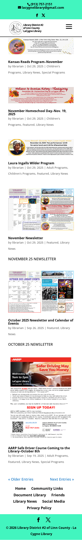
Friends (58, 495)
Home (20, 488)
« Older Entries (20, 479)
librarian (18, 66)
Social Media (53, 501)
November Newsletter (25, 238)
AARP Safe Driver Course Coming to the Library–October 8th (39, 449)
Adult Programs (57, 167)
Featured (29, 125)
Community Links (47, 488)
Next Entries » (62, 479)
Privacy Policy (39, 507)
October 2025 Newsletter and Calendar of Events (40, 322)
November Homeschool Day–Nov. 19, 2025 (37, 112)
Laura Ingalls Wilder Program (31, 163)
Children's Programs (21, 173)
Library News (31, 72)
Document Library (30, 495)
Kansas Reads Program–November (35, 62)
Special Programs (53, 72)
